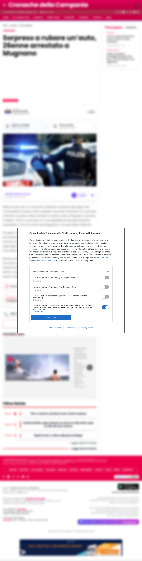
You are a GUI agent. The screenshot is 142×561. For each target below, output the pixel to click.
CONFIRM (51, 318)
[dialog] (71, 280)
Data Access (71, 327)
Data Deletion (55, 327)
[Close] (119, 233)
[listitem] (71, 271)
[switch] (105, 277)
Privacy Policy (87, 327)
